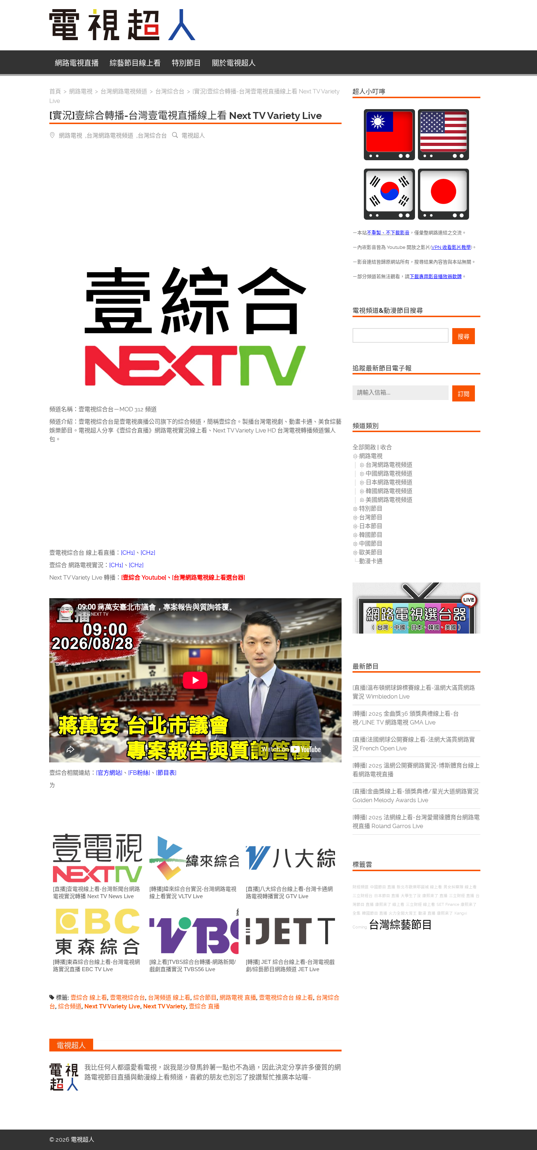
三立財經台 (363, 895)
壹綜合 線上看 (89, 997)
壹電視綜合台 (127, 997)
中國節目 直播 (382, 887)
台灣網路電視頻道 (110, 135)
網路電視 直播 (238, 997)
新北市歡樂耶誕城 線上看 (419, 887)
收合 (386, 447)
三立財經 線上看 (420, 904)
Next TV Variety (164, 1006)
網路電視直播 (77, 63)
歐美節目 (370, 552)
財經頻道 (361, 887)
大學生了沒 (411, 895)
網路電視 (70, 135)
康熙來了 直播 (435, 895)
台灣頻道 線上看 (169, 997)
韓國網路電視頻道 (389, 491)
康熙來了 (445, 913)
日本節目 (370, 526)
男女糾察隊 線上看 (460, 887)
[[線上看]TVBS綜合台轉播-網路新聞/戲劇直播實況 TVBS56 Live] (194, 931)
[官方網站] (109, 772)
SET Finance (448, 904)
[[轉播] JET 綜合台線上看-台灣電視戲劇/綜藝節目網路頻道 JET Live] (290, 931)
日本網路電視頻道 (389, 482)
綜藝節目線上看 (135, 63)
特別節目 (186, 63)
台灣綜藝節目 (400, 925)
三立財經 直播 (461, 895)
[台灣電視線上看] (389, 158)
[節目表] (166, 772)
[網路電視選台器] (416, 631)
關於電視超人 (234, 63)
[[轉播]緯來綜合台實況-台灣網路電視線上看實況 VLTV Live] (194, 857)
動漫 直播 (426, 913)
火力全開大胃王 (403, 913)
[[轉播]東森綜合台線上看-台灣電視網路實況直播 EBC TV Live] (97, 931)
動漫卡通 (370, 561)
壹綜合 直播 (204, 1006)
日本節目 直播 (386, 895)
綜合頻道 (69, 1006)
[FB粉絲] (139, 772)
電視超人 (193, 135)
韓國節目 (370, 534)
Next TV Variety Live (112, 1006)
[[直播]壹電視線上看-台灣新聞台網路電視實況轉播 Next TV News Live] (97, 857)
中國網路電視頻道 (389, 473)
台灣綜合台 (152, 135)
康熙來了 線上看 (389, 904)
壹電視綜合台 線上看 (286, 997)
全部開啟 (364, 447)
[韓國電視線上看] (389, 217)
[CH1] (128, 552)
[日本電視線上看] (443, 217)
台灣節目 (370, 517)
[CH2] (148, 552)
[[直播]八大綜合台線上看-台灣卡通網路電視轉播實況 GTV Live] (290, 857)
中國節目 (370, 543)
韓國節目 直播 (374, 913)
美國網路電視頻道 (389, 499)
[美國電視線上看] (443, 158)
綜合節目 (205, 997)
